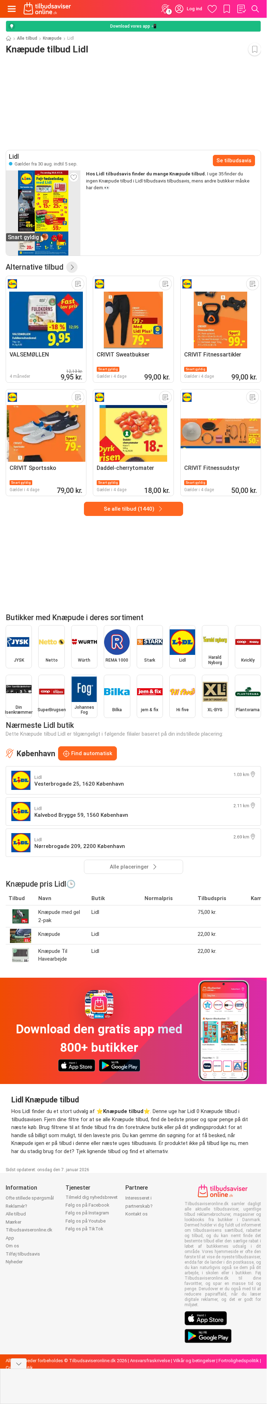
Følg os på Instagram (87, 1212)
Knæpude (52, 38)
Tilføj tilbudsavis (23, 1254)
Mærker (13, 1222)
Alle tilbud (27, 38)
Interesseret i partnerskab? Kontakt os (139, 1206)
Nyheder (14, 1261)
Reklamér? (16, 1206)
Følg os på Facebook (87, 1205)
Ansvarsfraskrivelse (150, 1360)
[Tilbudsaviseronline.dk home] (47, 9)
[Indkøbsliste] (241, 9)
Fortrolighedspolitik (239, 1360)
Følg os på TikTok (84, 1228)
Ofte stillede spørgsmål (30, 1198)
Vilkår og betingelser (194, 1360)
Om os (12, 1245)
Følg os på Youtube (86, 1221)
